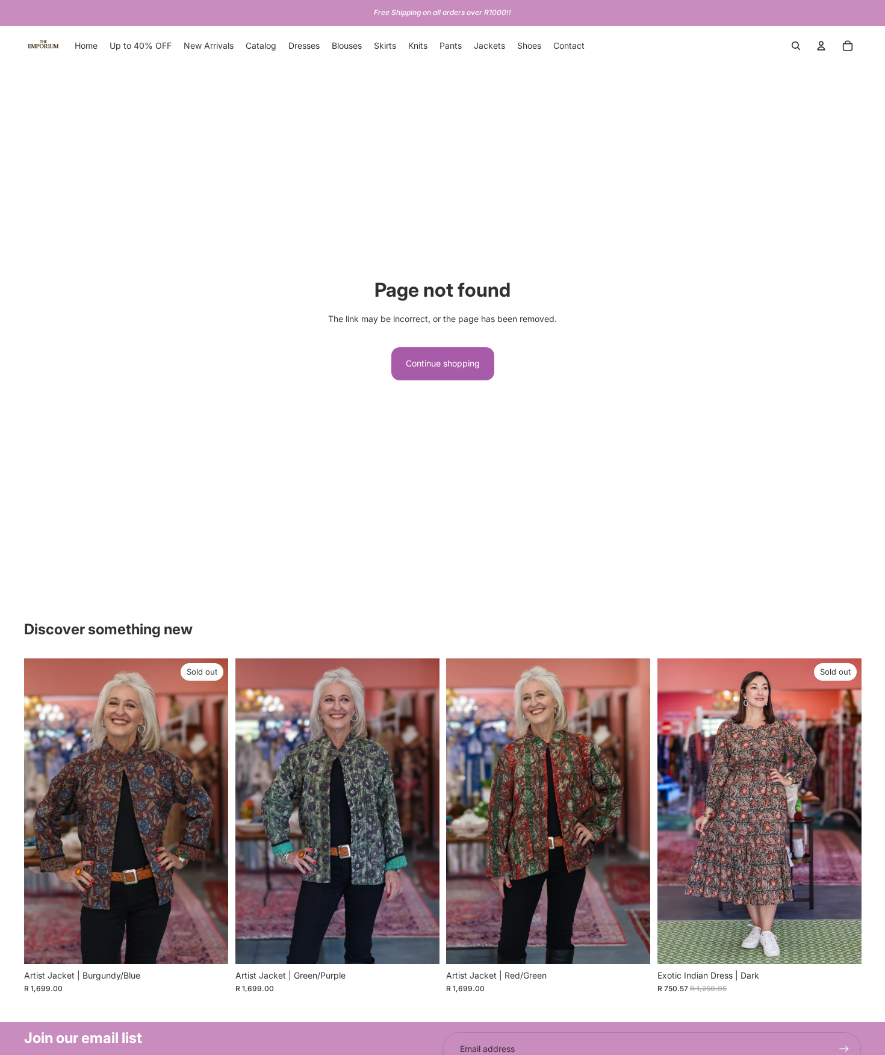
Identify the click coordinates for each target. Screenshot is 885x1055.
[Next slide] (210, 811)
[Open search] (796, 45)
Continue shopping (443, 363)
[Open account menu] (821, 45)
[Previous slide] (42, 811)
